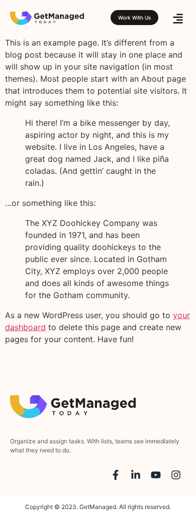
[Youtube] (156, 475)
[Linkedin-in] (136, 475)
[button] (177, 18)
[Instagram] (176, 475)
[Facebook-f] (116, 475)
